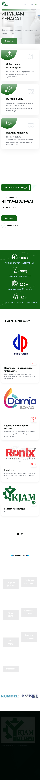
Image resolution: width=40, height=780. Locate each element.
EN (32, 4)
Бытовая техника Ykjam (14, 509)
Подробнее (9, 39)
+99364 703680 (9, 761)
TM (25, 4)
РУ (28, 4)
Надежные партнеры (17, 132)
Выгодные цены (14, 98)
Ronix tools (8, 470)
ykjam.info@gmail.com (11, 756)
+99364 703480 (12, 225)
